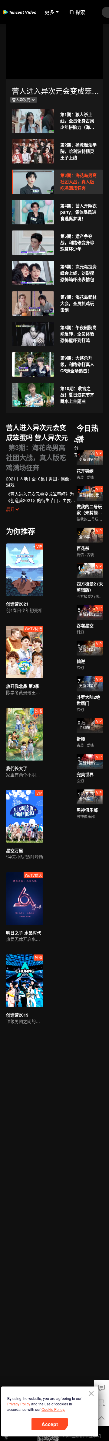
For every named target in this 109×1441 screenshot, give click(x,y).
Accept (49, 1424)
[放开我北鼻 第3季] (24, 652)
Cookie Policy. (53, 1409)
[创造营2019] (24, 980)
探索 (80, 12)
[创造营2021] (24, 569)
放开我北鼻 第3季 (22, 686)
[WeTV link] (19, 12)
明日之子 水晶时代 (23, 933)
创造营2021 (17, 604)
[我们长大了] (24, 734)
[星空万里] (24, 816)
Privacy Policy (18, 1403)
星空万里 (14, 850)
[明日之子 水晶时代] (24, 898)
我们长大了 (16, 768)
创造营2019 (17, 1015)
